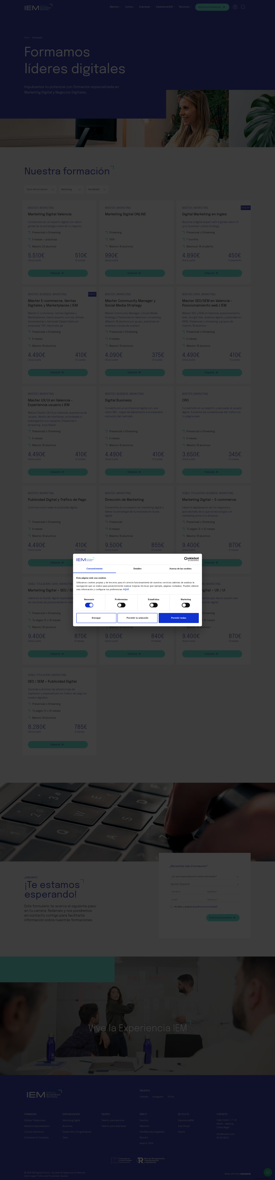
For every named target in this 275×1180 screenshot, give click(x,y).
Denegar (96, 618)
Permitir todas (178, 618)
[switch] (121, 605)
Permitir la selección (137, 618)
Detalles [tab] (137, 568)
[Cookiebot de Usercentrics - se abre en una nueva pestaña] (186, 559)
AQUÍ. (126, 589)
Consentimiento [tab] (95, 568)
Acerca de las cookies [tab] (180, 568)
